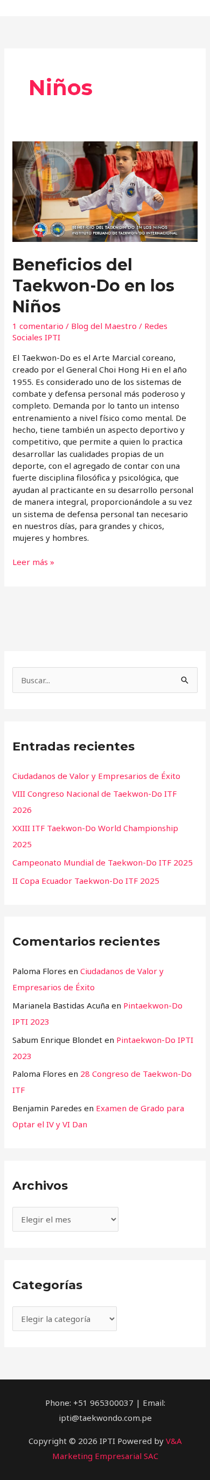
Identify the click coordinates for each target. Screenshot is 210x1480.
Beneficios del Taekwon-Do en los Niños (93, 286)
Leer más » (33, 561)
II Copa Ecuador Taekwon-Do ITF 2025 (85, 880)
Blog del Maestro (104, 325)
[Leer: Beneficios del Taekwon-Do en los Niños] (105, 190)
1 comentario (38, 325)
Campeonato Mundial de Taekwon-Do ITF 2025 (102, 862)
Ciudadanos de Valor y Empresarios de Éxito (96, 775)
